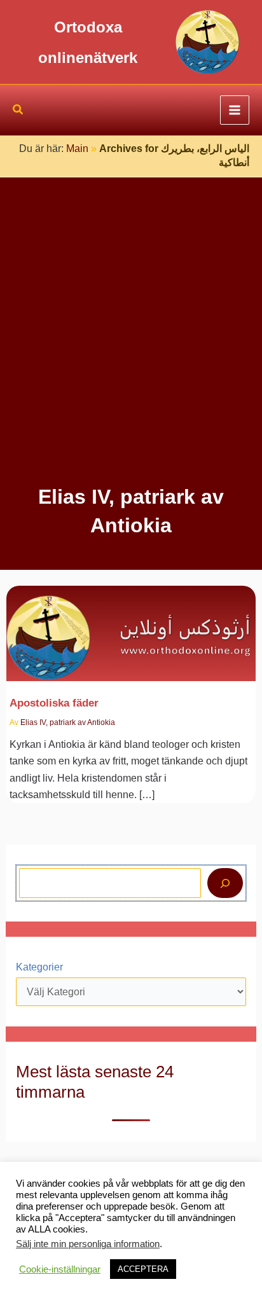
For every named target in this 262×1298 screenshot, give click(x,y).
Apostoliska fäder (54, 702)
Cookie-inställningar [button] (59, 1269)
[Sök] (225, 882)
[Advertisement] (131, 345)
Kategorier (39, 967)
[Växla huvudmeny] (234, 110)
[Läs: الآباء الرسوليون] (131, 626)
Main (77, 148)
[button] (18, 111)
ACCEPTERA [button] (143, 1269)
